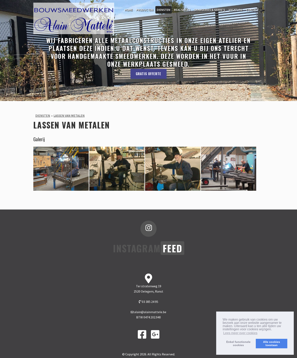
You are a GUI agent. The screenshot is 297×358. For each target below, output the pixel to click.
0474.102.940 (152, 317)
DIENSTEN (163, 10)
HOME (129, 10)
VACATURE (235, 10)
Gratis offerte (148, 73)
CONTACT (252, 10)
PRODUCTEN (144, 10)
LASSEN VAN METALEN (69, 116)
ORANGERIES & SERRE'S (209, 10)
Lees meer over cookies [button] (240, 333)
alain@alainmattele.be (150, 312)
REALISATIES (182, 10)
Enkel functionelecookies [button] (238, 343)
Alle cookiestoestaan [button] (271, 343)
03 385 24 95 (149, 302)
